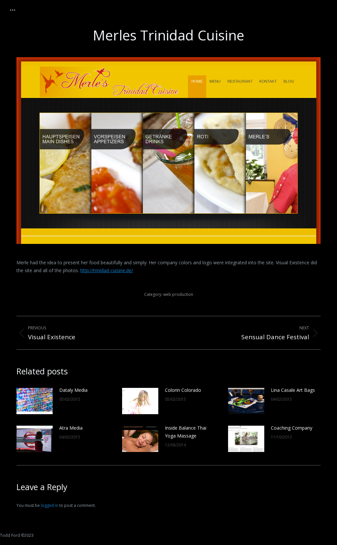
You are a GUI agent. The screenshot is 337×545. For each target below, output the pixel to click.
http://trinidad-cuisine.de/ (106, 270)
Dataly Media (73, 390)
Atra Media (71, 428)
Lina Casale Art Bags (293, 390)
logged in (49, 505)
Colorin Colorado (183, 390)
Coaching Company (291, 428)
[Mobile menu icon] (12, 10)
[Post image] (34, 401)
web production (178, 294)
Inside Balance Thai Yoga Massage (185, 432)
